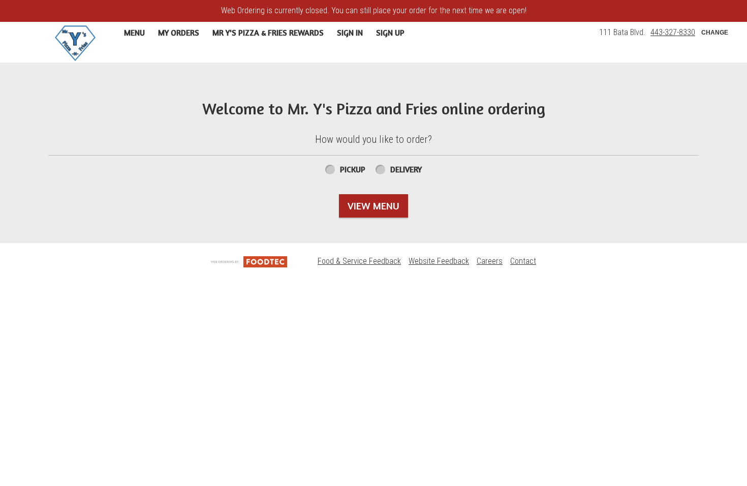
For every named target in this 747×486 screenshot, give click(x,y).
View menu (373, 205)
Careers (490, 261)
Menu (134, 32)
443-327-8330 (672, 32)
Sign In (350, 32)
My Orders (178, 32)
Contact (523, 261)
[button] (75, 43)
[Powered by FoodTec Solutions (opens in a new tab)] (249, 261)
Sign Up (390, 32)
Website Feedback (439, 261)
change (714, 32)
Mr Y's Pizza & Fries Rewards (268, 32)
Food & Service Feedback (359, 261)
